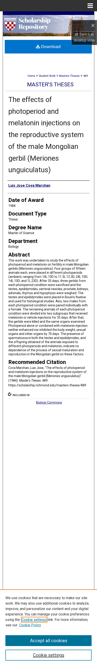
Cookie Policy (30, 625)
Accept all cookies (48, 640)
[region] (48, 627)
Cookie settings (34, 620)
